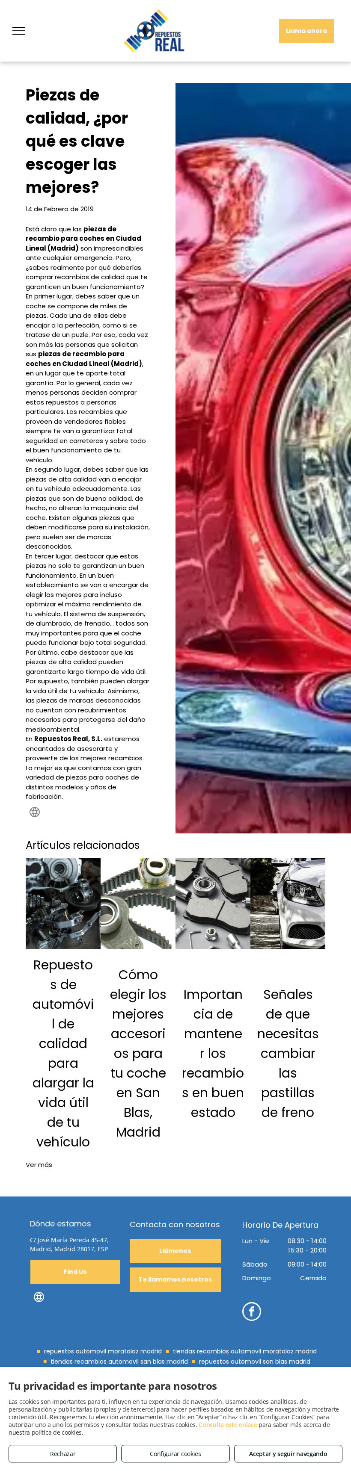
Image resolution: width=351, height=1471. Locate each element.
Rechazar (63, 1454)
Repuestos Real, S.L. (68, 738)
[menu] (19, 31)
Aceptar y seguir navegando (288, 1454)
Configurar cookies (175, 1454)
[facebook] (251, 1312)
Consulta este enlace (228, 1425)
